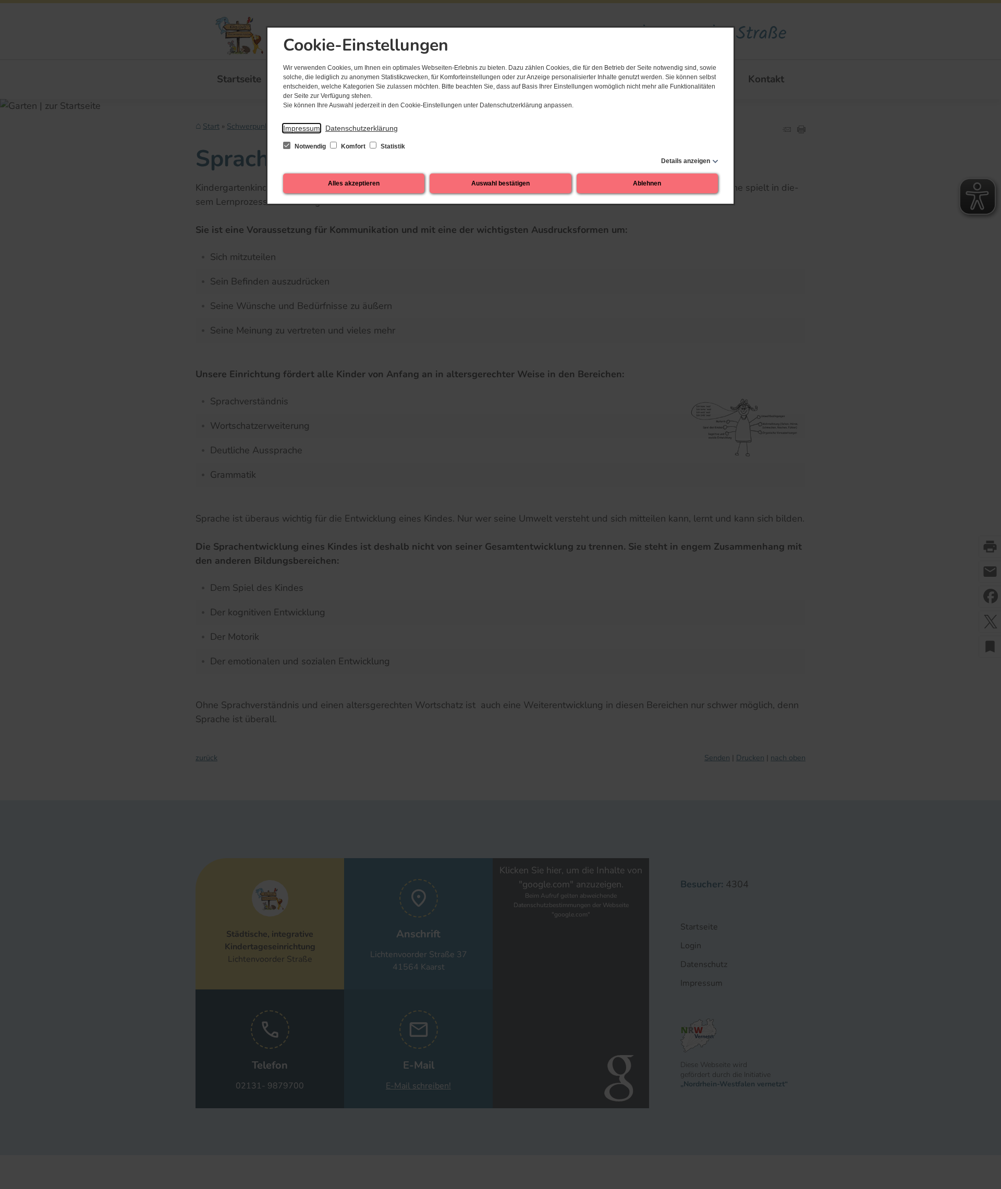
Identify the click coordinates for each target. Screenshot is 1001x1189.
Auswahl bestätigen (500, 183)
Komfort (353, 146)
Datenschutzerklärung (361, 128)
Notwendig (310, 146)
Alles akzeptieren (354, 183)
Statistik (392, 146)
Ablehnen (647, 183)
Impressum (301, 128)
